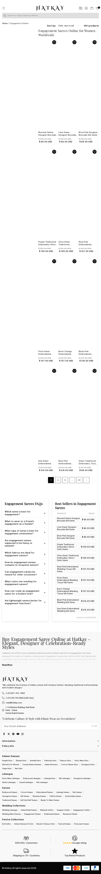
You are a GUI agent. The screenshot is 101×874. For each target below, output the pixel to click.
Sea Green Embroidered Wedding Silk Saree (47, 462)
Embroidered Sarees (44, 792)
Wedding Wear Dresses (11, 814)
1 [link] (50, 480)
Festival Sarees (64, 824)
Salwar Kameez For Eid (23, 824)
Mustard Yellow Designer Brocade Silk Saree (47, 133)
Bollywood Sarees (9, 792)
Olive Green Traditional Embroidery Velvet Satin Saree (68, 243)
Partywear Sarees (81, 824)
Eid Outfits (6, 824)
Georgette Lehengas (82, 778)
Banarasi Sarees (39, 796)
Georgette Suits (88, 764)
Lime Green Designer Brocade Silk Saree (67, 133)
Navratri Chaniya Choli (45, 824)
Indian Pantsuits (51, 764)
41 (79, 480)
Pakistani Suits (50, 760)
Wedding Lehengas (9, 810)
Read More (7, 665)
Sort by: (51, 25)
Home (5, 23)
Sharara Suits (21, 760)
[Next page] (86, 480)
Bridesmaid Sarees (51, 814)
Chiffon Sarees (55, 796)
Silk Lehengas (64, 778)
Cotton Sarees (27, 792)
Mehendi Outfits (46, 810)
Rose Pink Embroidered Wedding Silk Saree (68, 462)
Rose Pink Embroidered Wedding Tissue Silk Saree (86, 243)
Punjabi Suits (7, 760)
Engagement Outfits (81, 810)
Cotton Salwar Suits (69, 764)
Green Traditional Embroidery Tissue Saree (88, 462)
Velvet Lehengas (9, 782)
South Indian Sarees (73, 796)
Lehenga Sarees (62, 792)
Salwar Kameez (11, 756)
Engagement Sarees (32, 814)
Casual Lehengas (26, 782)
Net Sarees (77, 792)
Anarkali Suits (35, 760)
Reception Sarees (70, 814)
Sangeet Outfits (63, 810)
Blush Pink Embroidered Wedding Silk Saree (88, 352)
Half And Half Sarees (28, 800)
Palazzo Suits (65, 760)
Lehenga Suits (49, 778)
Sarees (6, 788)
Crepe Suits (7, 768)
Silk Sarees (25, 796)
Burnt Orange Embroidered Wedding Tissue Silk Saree (66, 352)
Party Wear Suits (81, 760)
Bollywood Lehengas (32, 778)
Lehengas (7, 774)
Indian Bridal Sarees (29, 810)
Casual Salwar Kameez (31, 764)
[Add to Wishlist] (54, 42)
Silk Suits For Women (10, 764)
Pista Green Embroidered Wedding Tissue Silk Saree (46, 352)
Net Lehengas (42, 782)
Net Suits (18, 768)
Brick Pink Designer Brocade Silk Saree (88, 133)
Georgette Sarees (9, 796)
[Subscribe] (94, 726)
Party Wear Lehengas (11, 778)
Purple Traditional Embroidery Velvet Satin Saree (47, 243)
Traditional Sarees (9, 800)
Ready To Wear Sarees (50, 800)
